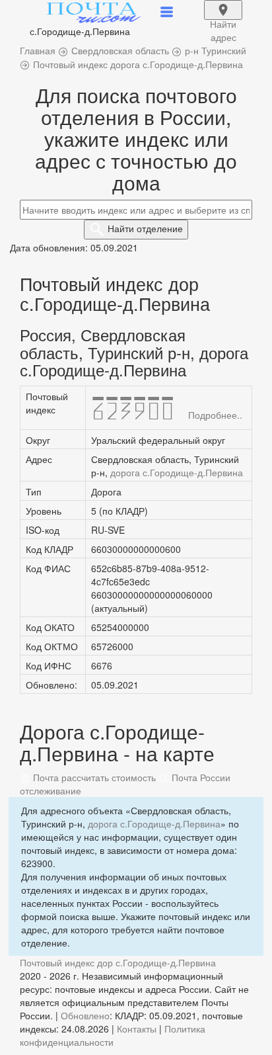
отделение (145, 228)
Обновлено (85, 1015)
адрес (223, 18)
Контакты (136, 1028)
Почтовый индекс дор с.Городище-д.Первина (118, 962)
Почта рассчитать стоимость (93, 777)
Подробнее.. (215, 414)
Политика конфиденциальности (112, 1035)
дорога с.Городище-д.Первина (176, 472)
